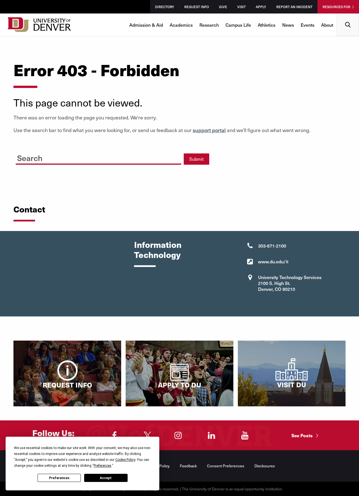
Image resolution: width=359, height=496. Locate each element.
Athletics (266, 25)
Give (223, 6)
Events (307, 25)
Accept (106, 478)
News (288, 25)
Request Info (196, 6)
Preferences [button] (102, 466)
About (327, 25)
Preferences (59, 478)
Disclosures (264, 465)
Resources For (336, 6)
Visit (241, 6)
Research (209, 25)
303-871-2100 (272, 246)
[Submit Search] (172, 157)
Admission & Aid (146, 25)
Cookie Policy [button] (125, 460)
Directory (164, 6)
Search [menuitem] (348, 15)
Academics (181, 25)
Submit (196, 159)
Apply (261, 6)
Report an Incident (294, 6)
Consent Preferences (225, 465)
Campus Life (238, 25)
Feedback (188, 465)
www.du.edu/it (273, 261)
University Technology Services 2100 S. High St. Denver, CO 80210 (289, 283)
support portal (209, 129)
